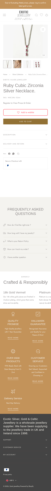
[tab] (7, 64)
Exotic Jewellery (15, 486)
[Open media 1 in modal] (43, 29)
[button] (4, 15)
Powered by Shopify (26, 486)
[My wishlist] (41, 15)
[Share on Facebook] (9, 153)
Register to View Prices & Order (17, 103)
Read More (38, 341)
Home (5, 74)
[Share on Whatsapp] (13, 153)
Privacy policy (7, 474)
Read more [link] (13, 338)
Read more (38, 381)
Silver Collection (18, 74)
